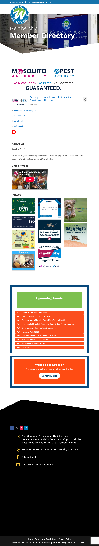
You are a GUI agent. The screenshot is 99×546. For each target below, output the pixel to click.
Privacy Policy (65, 539)
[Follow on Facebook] (12, 428)
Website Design (60, 542)
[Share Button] (85, 99)
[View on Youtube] (14, 133)
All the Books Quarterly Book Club (35, 343)
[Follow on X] (17, 428)
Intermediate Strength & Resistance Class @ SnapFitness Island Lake (48, 324)
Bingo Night (26, 347)
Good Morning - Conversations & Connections (39, 328)
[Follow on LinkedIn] (26, 428)
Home (30, 539)
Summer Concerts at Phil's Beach (35, 339)
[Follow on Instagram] (21, 428)
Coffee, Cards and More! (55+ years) (36, 316)
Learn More (49, 375)
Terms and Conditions (45, 539)
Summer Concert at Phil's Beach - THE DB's (39, 335)
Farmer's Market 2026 (30, 332)
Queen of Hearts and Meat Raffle (34, 312)
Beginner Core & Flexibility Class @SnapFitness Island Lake (45, 320)
